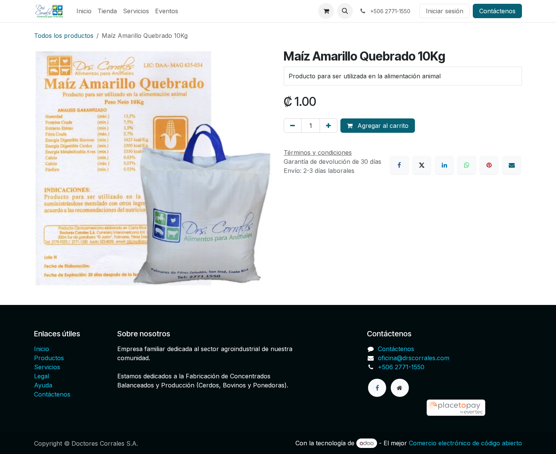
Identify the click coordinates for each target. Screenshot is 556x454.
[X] (422, 165)
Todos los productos (63, 35)
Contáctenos (497, 11)
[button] (345, 11)
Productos (49, 358)
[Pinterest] (489, 165)
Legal (41, 376)
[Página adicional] (400, 388)
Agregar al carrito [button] (382, 125)
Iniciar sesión (444, 11)
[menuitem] (84, 11)
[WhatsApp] (467, 165)
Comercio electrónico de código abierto (465, 443)
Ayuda (43, 385)
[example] (426, 408)
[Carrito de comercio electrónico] (326, 11)
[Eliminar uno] (292, 125)
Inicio (41, 349)
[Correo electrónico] (512, 165)
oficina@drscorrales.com (413, 358)
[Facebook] (399, 165)
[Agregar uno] (328, 125)
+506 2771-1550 (401, 367)
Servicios (47, 367)
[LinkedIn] (444, 165)
